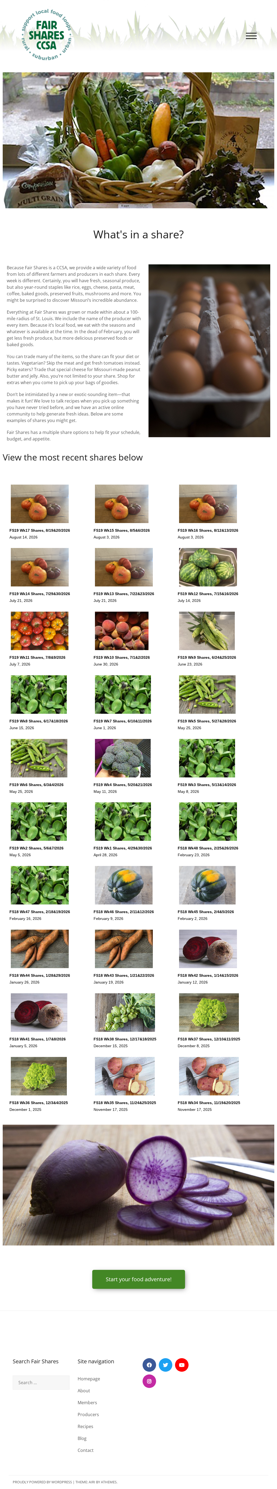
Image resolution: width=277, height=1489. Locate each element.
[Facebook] (149, 1365)
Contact (86, 1450)
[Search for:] (41, 1383)
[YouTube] (182, 1365)
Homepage (89, 1379)
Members (87, 1403)
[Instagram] (149, 1381)
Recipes (85, 1426)
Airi (92, 1482)
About (84, 1391)
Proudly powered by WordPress (42, 1482)
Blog (82, 1438)
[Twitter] (165, 1365)
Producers (88, 1414)
